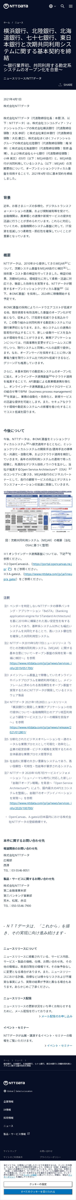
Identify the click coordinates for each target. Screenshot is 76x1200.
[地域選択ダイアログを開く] (52, 6)
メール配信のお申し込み (56, 1016)
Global (19, 1091)
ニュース (19, 22)
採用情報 (8, 1117)
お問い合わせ (46, 1151)
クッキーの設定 (38, 1184)
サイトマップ (10, 1151)
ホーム (7, 22)
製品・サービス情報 (15, 1134)
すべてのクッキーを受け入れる (38, 1191)
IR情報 (7, 1109)
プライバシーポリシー (50, 1157)
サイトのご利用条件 (13, 1157)
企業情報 (8, 1101)
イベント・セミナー (59, 1046)
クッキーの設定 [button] (30, 1175)
